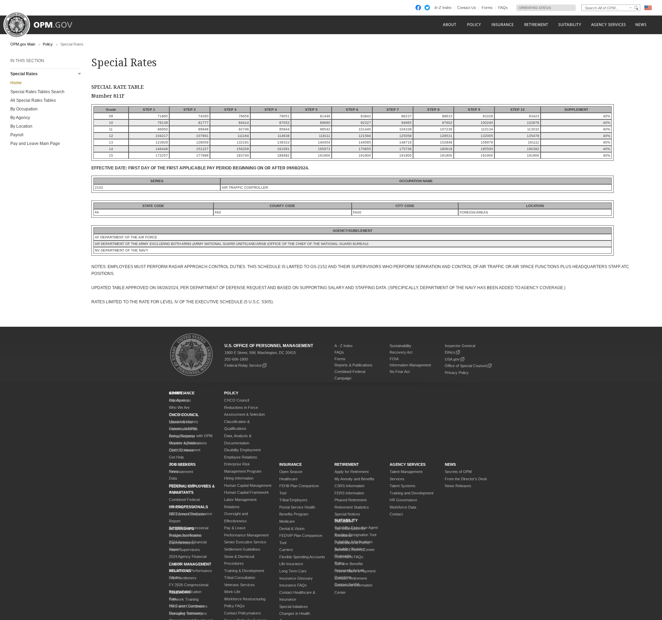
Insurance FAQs (293, 585)
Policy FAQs (234, 606)
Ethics (450, 352)
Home (16, 82)
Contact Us (466, 8)
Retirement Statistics (351, 507)
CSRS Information (349, 486)
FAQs (503, 8)
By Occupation (24, 109)
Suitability (346, 520)
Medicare (287, 521)
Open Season (290, 472)
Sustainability (400, 346)
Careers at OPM (183, 428)
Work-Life (232, 592)
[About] (449, 25)
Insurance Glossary (296, 578)
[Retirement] (536, 25)
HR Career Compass (186, 606)
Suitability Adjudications (353, 542)
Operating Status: (535, 8)
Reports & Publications (353, 365)
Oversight (342, 556)
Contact (396, 514)
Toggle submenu (79, 74)
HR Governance (403, 500)
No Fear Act (400, 372)
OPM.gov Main (22, 44)
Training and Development (411, 493)
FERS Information (349, 493)
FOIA (394, 359)
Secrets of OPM (458, 472)
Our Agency (179, 400)
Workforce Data (403, 507)
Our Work (177, 414)
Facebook (418, 7)
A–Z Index (443, 8)
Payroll (16, 134)
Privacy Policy (457, 373)
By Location (21, 126)
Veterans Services (239, 585)
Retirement (346, 464)
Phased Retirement (350, 500)
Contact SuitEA (347, 584)
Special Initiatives (293, 606)
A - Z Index (343, 346)
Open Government (184, 450)
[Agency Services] (608, 25)
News (174, 471)
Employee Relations (240, 457)
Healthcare (288, 479)
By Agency (20, 117)
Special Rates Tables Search (37, 91)
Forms (487, 8)
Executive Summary (186, 613)
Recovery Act (401, 352)
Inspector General (460, 346)
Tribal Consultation (239, 577)
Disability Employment (242, 450)
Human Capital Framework (246, 492)
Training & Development (244, 571)
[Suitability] (569, 25)
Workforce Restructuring (244, 599)
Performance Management (246, 535)
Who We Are (179, 407)
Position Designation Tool (355, 535)
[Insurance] (502, 25)
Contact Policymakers (242, 613)
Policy (48, 44)
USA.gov (452, 359)
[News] (640, 25)
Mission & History (183, 422)
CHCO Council (236, 400)
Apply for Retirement (351, 472)
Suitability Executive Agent (356, 527)
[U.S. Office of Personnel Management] (43, 22)
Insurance (290, 464)
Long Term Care (293, 571)
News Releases (458, 486)
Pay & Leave (234, 528)
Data (173, 478)
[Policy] (474, 25)
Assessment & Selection (244, 414)
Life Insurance (291, 564)
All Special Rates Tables (33, 100)
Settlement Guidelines (242, 549)
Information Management (410, 365)
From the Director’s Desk (466, 479)
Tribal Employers (293, 500)
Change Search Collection (631, 8)
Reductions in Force (241, 407)
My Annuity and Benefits (354, 479)
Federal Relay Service (243, 365)
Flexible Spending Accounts (302, 557)
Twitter (427, 7)
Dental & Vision (291, 528)
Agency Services (407, 464)
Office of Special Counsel (466, 366)
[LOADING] (562, 7)
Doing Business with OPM (190, 436)
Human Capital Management (247, 485)
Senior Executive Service (245, 542)
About (176, 393)
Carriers (286, 550)
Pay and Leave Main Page (35, 143)
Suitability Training (349, 549)
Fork (173, 599)
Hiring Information (238, 478)
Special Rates (24, 73)
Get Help (176, 457)
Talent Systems (402, 486)
